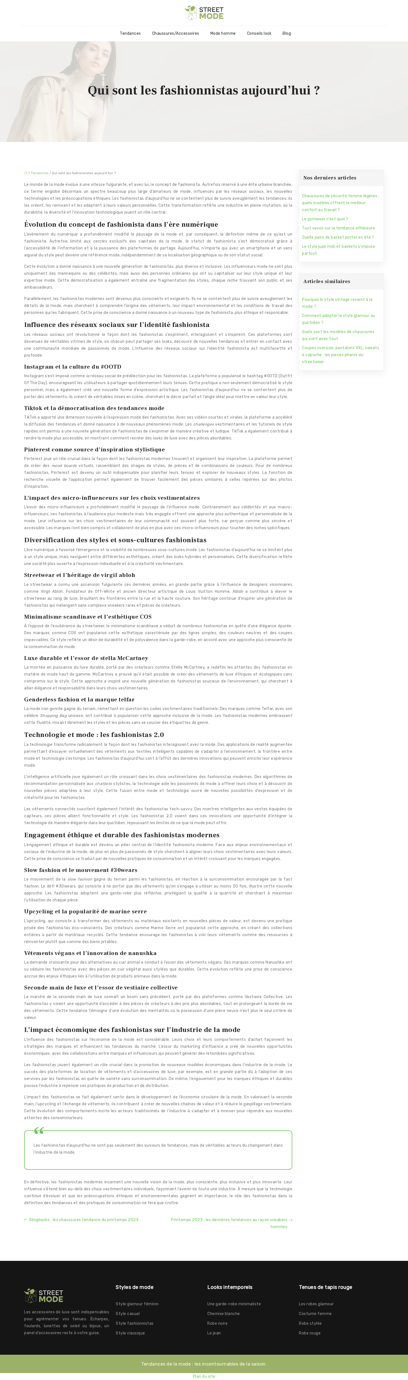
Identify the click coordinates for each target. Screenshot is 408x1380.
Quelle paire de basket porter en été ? (338, 237)
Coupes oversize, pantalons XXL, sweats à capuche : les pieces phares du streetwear (340, 355)
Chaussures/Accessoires (175, 33)
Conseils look (259, 33)
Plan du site (204, 1376)
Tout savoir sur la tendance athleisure (338, 228)
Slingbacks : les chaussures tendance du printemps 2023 (83, 1220)
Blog (287, 33)
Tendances (130, 33)
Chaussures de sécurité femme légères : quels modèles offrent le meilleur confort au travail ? (340, 203)
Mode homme (223, 33)
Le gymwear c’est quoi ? (325, 219)
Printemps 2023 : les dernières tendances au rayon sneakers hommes (229, 1223)
